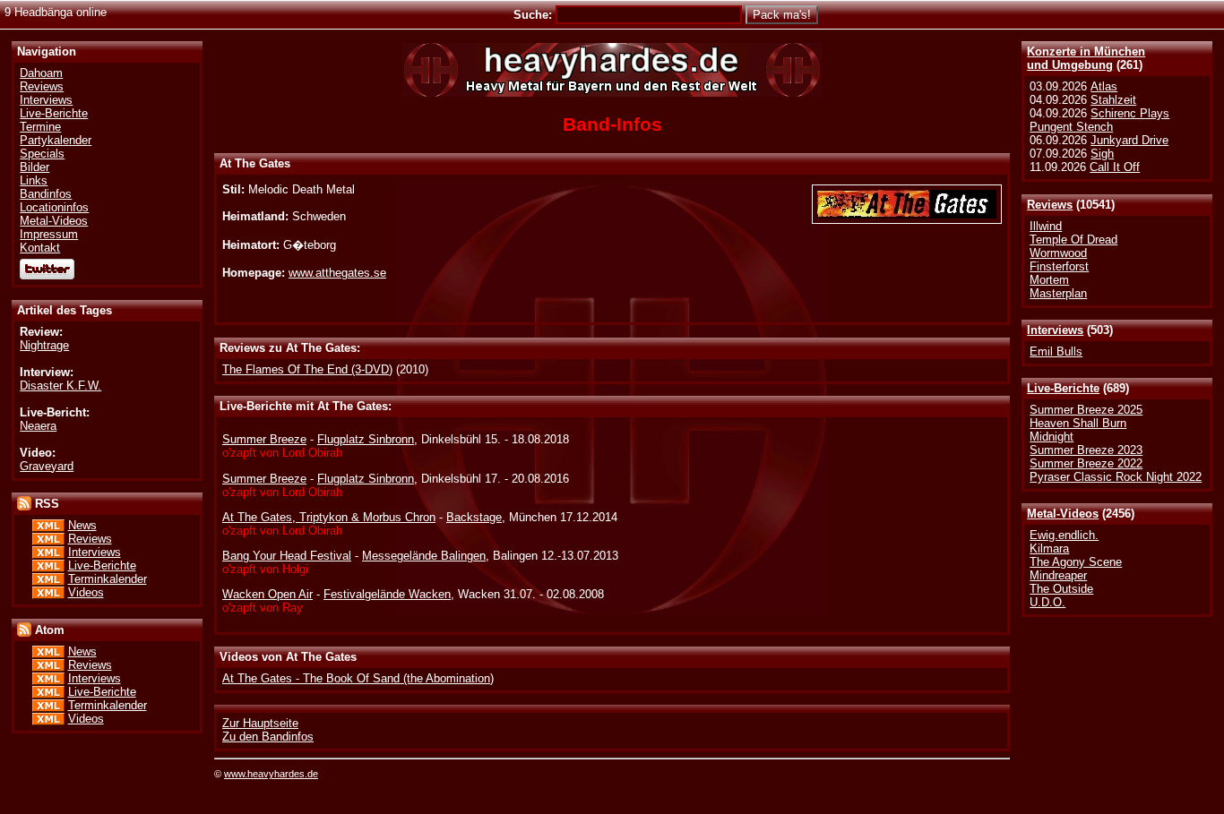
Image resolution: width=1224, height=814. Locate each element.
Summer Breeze (264, 439)
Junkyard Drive (1129, 140)
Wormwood (1058, 253)
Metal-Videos (1063, 513)
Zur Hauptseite (260, 723)
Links (33, 180)
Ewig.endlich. (1064, 535)
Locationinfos (54, 207)
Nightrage (44, 345)
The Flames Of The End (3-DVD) (307, 369)
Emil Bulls (1056, 351)
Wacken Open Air (267, 594)
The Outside (1061, 589)
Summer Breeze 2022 (1086, 463)
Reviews (1050, 204)
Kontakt (40, 247)
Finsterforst (1059, 266)
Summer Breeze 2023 (1086, 450)
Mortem (1049, 280)
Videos (86, 592)
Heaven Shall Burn (1078, 423)
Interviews (1055, 330)
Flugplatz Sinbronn (365, 439)
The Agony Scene (1076, 562)
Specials (42, 153)
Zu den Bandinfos (268, 736)
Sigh (1102, 153)
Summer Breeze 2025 (1086, 409)
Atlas (1103, 86)
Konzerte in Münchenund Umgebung (1086, 58)
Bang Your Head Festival (286, 555)
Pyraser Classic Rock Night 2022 (1116, 477)
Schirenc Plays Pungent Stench (1099, 120)
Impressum (49, 234)
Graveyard (46, 466)
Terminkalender (107, 579)
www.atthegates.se (337, 272)
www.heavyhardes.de (271, 773)
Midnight (1051, 436)
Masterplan (1058, 293)
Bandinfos (46, 194)
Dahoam (41, 73)
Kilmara (1049, 548)
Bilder (34, 167)
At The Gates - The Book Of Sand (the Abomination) (358, 678)
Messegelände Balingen (424, 555)
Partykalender (55, 140)
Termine (40, 126)
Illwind (1046, 226)
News (82, 525)
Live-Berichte (1063, 388)
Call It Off (1115, 167)
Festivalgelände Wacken (387, 594)
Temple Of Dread (1073, 239)
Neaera (38, 426)
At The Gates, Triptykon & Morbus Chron (328, 517)
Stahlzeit (1113, 100)
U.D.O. (1047, 602)
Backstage (474, 517)
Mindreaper (1058, 575)
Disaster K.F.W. (60, 385)
